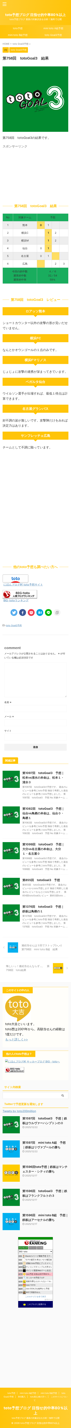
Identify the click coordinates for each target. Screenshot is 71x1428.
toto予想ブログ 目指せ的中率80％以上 (35, 15)
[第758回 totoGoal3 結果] (39, 612)
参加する (48, 1299)
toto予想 (18, 28)
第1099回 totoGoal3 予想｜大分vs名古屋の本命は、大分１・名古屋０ (43, 849)
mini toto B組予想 (18, 34)
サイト (8, 730)
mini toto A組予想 (53, 28)
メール (9, 716)
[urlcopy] (57, 612)
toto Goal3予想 (53, 34)
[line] (48, 612)
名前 (7, 702)
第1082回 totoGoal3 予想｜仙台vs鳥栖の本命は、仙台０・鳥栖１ (43, 813)
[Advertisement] (35, 174)
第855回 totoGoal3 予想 (41, 880)
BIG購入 (22, 1396)
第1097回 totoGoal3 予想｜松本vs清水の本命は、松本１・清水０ (43, 777)
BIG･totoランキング (16, 600)
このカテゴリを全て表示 (35, 1297)
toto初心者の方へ (38, 1396)
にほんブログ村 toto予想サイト (23, 584)
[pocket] (31, 612)
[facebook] (22, 612)
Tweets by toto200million (19, 1111)
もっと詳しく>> (16, 1039)
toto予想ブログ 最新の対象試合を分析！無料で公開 (35, 1418)
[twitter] (14, 612)
